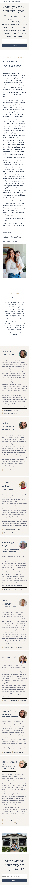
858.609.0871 (23, 700)
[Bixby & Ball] (14, 1)
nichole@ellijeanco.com (10, 589)
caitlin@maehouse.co (9, 470)
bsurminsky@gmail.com (10, 700)
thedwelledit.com (8, 823)
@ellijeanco (23, 589)
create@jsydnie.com (9, 647)
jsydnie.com (21, 647)
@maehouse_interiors (9, 473)
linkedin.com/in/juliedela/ (10, 413)
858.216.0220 (7, 752)
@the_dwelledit (20, 823)
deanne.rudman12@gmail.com (12, 529)
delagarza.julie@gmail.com (11, 410)
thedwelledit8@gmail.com (11, 820)
